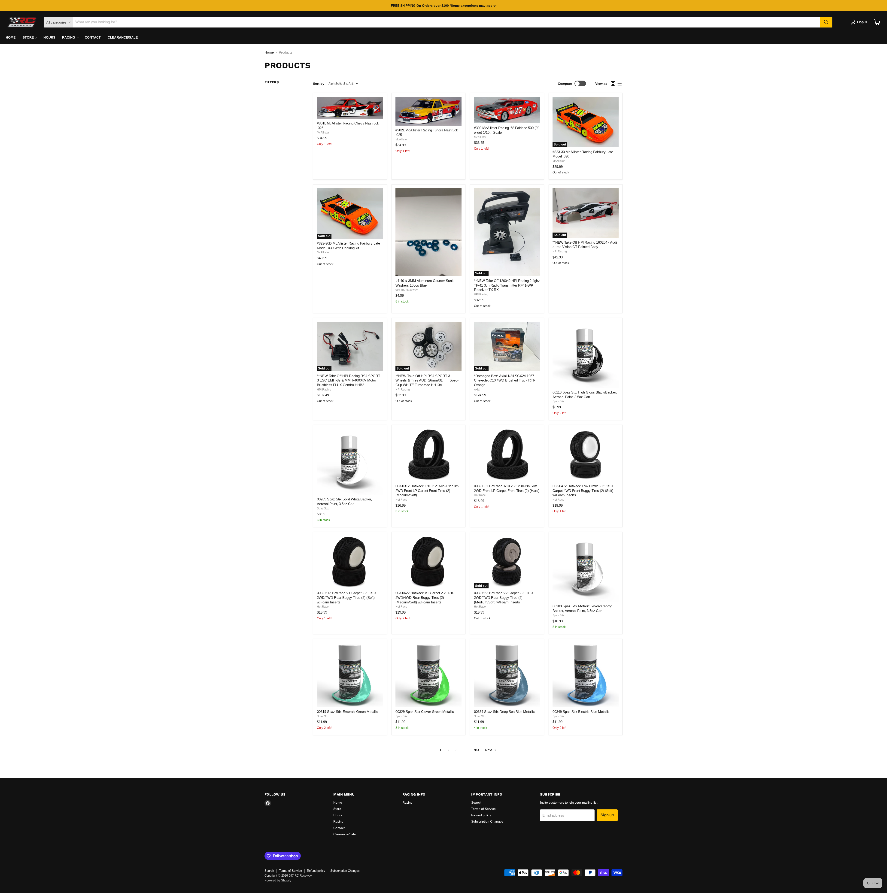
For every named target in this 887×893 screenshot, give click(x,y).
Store (29, 37)
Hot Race (401, 499)
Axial (477, 389)
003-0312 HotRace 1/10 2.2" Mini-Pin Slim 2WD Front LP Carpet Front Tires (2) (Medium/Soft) (427, 490)
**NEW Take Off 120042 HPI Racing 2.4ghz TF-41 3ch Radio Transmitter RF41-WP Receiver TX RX (507, 285)
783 (476, 750)
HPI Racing (481, 294)
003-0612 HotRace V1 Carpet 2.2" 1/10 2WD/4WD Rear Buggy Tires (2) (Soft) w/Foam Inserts (346, 597)
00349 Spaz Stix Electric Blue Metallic (581, 712)
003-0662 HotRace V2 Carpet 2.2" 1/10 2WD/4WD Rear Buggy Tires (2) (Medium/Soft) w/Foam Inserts (503, 597)
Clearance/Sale (123, 37)
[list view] (619, 83)
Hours (49, 37)
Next (489, 750)
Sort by (318, 83)
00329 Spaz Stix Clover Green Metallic (424, 712)
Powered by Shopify (277, 880)
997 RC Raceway (406, 289)
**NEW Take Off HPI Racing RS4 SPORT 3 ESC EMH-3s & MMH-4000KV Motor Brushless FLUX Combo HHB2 (348, 380)
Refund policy (481, 815)
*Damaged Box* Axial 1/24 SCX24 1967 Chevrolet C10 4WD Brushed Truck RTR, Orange (505, 380)
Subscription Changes (487, 821)
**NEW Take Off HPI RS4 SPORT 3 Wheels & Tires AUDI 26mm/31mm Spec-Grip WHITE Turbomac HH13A (427, 380)
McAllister (323, 132)
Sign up (607, 815)
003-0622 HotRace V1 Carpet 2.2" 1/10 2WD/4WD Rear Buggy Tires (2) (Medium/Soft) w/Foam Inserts (424, 597)
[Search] (826, 22)
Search (476, 802)
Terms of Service (483, 809)
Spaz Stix (558, 401)
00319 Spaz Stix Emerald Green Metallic (347, 712)
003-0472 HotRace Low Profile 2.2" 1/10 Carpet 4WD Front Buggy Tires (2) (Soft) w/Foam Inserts (583, 490)
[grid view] (613, 83)
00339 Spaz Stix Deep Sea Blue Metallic (504, 712)
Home (11, 37)
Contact (93, 37)
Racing (69, 37)
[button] (860, 22)
